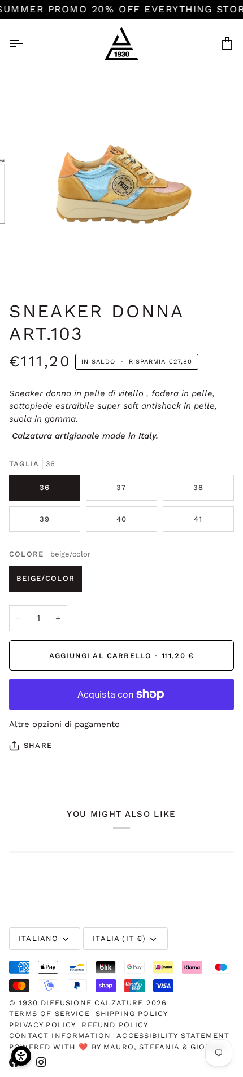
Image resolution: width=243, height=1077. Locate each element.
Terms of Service (49, 1013)
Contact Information (60, 1035)
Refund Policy (114, 1025)
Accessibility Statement (172, 1035)
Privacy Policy (42, 1025)
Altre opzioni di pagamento (64, 724)
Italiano (38, 938)
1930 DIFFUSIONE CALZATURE (82, 1003)
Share (38, 745)
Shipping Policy (132, 1013)
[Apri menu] (26, 43)
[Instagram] (41, 1062)
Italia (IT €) (119, 938)
